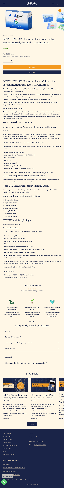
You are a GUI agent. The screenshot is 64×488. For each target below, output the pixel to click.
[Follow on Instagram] (8, 480)
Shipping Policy (7, 439)
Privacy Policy (7, 448)
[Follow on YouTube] (21, 480)
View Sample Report (14, 224)
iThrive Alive (6, 464)
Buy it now (32, 72)
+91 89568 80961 (38, 441)
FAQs (4, 451)
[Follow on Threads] (12, 480)
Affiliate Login (7, 436)
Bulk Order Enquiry (9, 454)
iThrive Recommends (9, 471)
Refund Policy (7, 442)
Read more (6, 419)
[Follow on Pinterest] (16, 480)
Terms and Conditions (10, 445)
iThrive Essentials (8, 36)
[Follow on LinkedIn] (25, 480)
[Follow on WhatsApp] (29, 480)
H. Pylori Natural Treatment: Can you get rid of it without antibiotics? (15, 397)
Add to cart (32, 67)
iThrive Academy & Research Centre (14, 467)
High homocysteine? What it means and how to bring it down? (43, 397)
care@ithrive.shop (40, 445)
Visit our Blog (7, 433)
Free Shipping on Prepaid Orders (20, 56)
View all (32, 424)
